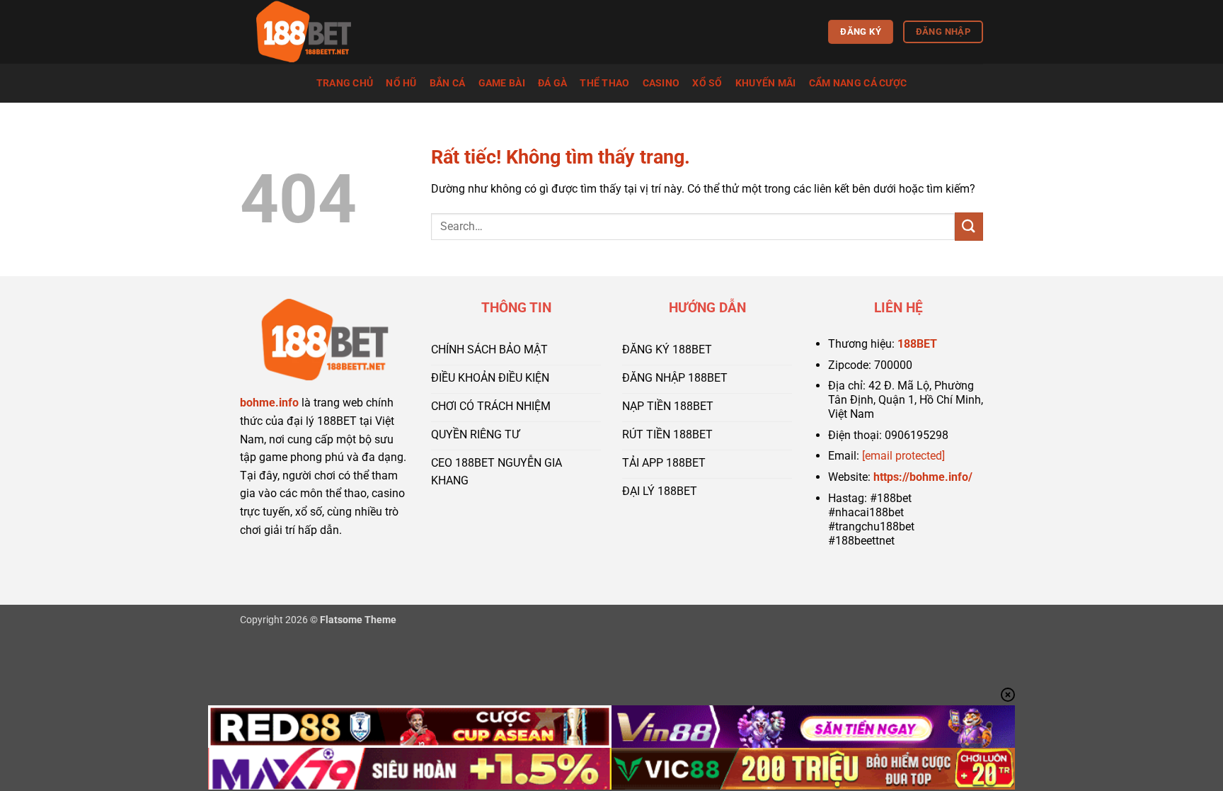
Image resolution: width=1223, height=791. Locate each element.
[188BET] (310, 32)
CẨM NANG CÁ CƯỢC (858, 83)
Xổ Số (707, 83)
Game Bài (501, 83)
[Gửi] (969, 226)
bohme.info (269, 402)
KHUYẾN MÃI (765, 83)
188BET (917, 344)
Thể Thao (604, 83)
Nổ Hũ (401, 83)
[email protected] (903, 455)
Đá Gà (552, 83)
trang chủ (345, 83)
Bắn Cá (448, 83)
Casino (661, 83)
